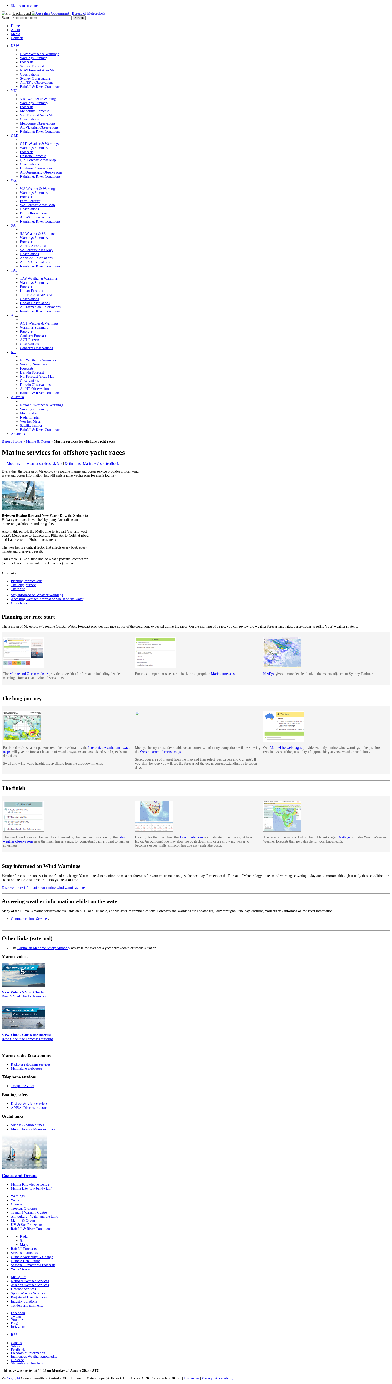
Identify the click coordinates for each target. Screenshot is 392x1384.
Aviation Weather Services (30, 1285)
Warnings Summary (34, 58)
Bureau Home (12, 441)
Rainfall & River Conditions (40, 86)
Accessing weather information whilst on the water (47, 599)
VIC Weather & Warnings (38, 99)
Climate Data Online (25, 1261)
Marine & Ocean (38, 441)
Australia (17, 397)
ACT (14, 315)
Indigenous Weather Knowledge (34, 1356)
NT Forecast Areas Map (37, 376)
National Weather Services (30, 1281)
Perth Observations (33, 213)
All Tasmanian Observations (40, 307)
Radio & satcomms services (30, 1064)
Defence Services (23, 1289)
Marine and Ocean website (29, 674)
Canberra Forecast (33, 336)
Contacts (17, 38)
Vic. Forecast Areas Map (37, 115)
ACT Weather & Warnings (39, 323)
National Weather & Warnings (41, 405)
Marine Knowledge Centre (30, 1184)
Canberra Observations (36, 348)
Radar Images (30, 417)
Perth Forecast (30, 201)
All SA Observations (35, 262)
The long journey (23, 585)
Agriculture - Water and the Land (34, 1216)
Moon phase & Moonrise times (33, 1129)
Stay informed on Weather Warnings (37, 595)
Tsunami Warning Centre (29, 1212)
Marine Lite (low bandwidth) (31, 1188)
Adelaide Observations (36, 258)
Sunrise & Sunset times (27, 1125)
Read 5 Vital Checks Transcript (24, 996)
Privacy (207, 1378)
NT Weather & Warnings (38, 360)
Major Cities (29, 413)
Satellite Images (31, 425)
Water (15, 1200)
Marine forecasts (223, 674)
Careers (16, 1343)
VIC (14, 91)
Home (15, 26)
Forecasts (26, 62)
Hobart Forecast (31, 291)
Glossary (17, 1360)
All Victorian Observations (39, 127)
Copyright (12, 1378)
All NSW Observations (36, 82)
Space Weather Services (28, 1293)
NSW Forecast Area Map (38, 70)
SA (13, 225)
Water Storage (21, 1269)
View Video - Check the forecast (26, 1035)
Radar (24, 1236)
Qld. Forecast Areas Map (38, 160)
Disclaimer (191, 1378)
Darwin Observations (35, 385)
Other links (19, 603)
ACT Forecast (30, 340)
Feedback (18, 1350)
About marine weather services (28, 463)
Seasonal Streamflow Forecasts (33, 1265)
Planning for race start (26, 581)
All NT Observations (35, 389)
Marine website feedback (101, 463)
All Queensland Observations (41, 172)
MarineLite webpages (26, 1068)
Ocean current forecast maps (160, 752)
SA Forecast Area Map (36, 250)
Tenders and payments (27, 1305)
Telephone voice (22, 1086)
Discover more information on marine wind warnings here (43, 887)
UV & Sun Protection (26, 1225)
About (15, 30)
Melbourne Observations (37, 123)
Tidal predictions (191, 837)
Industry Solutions (24, 1301)
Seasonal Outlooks (24, 1253)
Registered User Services (29, 1297)
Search (7, 18)
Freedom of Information (28, 1353)
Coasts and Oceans (19, 1175)
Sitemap (16, 1346)
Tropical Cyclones (24, 1208)
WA (14, 180)
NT (13, 352)
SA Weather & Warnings (37, 233)
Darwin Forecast (32, 372)
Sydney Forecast (32, 66)
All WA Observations (35, 217)
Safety (57, 463)
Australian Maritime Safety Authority (43, 948)
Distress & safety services (29, 1103)
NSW (15, 46)
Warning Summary (33, 364)
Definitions (73, 463)
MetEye (268, 674)
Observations (29, 74)
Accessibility (224, 1378)
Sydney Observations (35, 78)
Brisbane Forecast (33, 156)
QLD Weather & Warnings (39, 144)
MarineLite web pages (286, 748)
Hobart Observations (35, 303)
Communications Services (29, 919)
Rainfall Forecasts (24, 1249)
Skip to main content (25, 5)
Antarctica (18, 434)
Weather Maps (30, 421)
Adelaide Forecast (33, 246)
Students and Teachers (27, 1363)
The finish (18, 589)
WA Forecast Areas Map (37, 205)
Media (15, 34)
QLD (15, 135)
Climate (16, 1204)
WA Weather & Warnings (38, 189)
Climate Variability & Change (32, 1257)
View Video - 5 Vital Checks (23, 992)
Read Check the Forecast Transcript (27, 1039)
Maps (24, 1245)
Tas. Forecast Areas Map (37, 295)
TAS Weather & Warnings (39, 278)
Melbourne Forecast (34, 111)
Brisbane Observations (36, 168)
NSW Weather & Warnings (39, 54)
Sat (22, 1240)
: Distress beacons (29, 1108)
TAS (14, 270)
